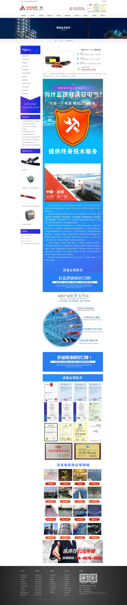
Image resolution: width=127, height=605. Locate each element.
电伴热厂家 (67, 575)
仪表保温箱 (25, 66)
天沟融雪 (24, 129)
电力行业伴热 (38, 583)
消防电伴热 (52, 592)
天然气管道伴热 (38, 577)
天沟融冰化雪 (53, 588)
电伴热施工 (67, 592)
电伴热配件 (25, 80)
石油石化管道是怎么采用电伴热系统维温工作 (32, 137)
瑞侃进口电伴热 (26, 83)
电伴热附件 (25, 93)
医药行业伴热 (38, 590)
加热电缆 (24, 62)
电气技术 (67, 583)
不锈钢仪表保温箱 (26, 224)
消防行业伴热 (38, 592)
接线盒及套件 (69, 40)
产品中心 (61, 40)
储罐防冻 (52, 579)
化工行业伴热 (38, 579)
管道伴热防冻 (53, 575)
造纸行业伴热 (38, 594)
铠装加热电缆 (25, 69)
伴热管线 (24, 76)
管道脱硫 (52, 590)
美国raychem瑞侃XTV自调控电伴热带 (31, 206)
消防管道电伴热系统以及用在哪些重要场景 (32, 145)
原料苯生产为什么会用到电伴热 (29, 126)
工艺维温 (52, 577)
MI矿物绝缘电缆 (26, 73)
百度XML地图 (68, 590)
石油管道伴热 (38, 575)
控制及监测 (25, 90)
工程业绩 (67, 581)
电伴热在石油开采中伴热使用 (28, 123)
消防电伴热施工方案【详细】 (28, 131)
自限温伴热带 (25, 56)
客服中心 (67, 586)
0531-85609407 (86, 589)
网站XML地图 (68, 588)
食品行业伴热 (38, 588)
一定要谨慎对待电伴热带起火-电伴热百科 (31, 121)
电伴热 (66, 594)
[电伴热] (31, 7)
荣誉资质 (67, 577)
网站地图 (104, 1)
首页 (55, 40)
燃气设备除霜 (53, 583)
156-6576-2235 (86, 587)
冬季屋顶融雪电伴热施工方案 (28, 142)
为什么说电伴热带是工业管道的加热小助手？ (32, 139)
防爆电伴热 (67, 579)
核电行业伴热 (38, 581)
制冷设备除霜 (53, 586)
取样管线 (24, 169)
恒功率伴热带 (25, 59)
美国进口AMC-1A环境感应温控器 (30, 188)
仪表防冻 (52, 581)
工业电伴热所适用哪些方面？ (28, 134)
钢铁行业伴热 (38, 586)
